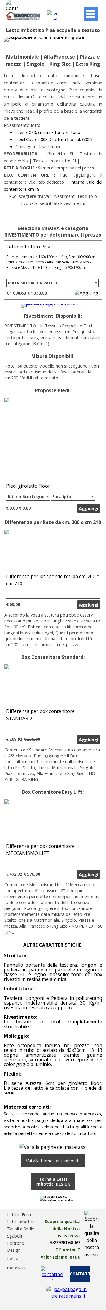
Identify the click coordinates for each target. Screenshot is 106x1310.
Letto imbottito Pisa (28, 246)
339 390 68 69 (65, 1242)
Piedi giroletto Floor (28, 486)
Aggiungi (88, 508)
